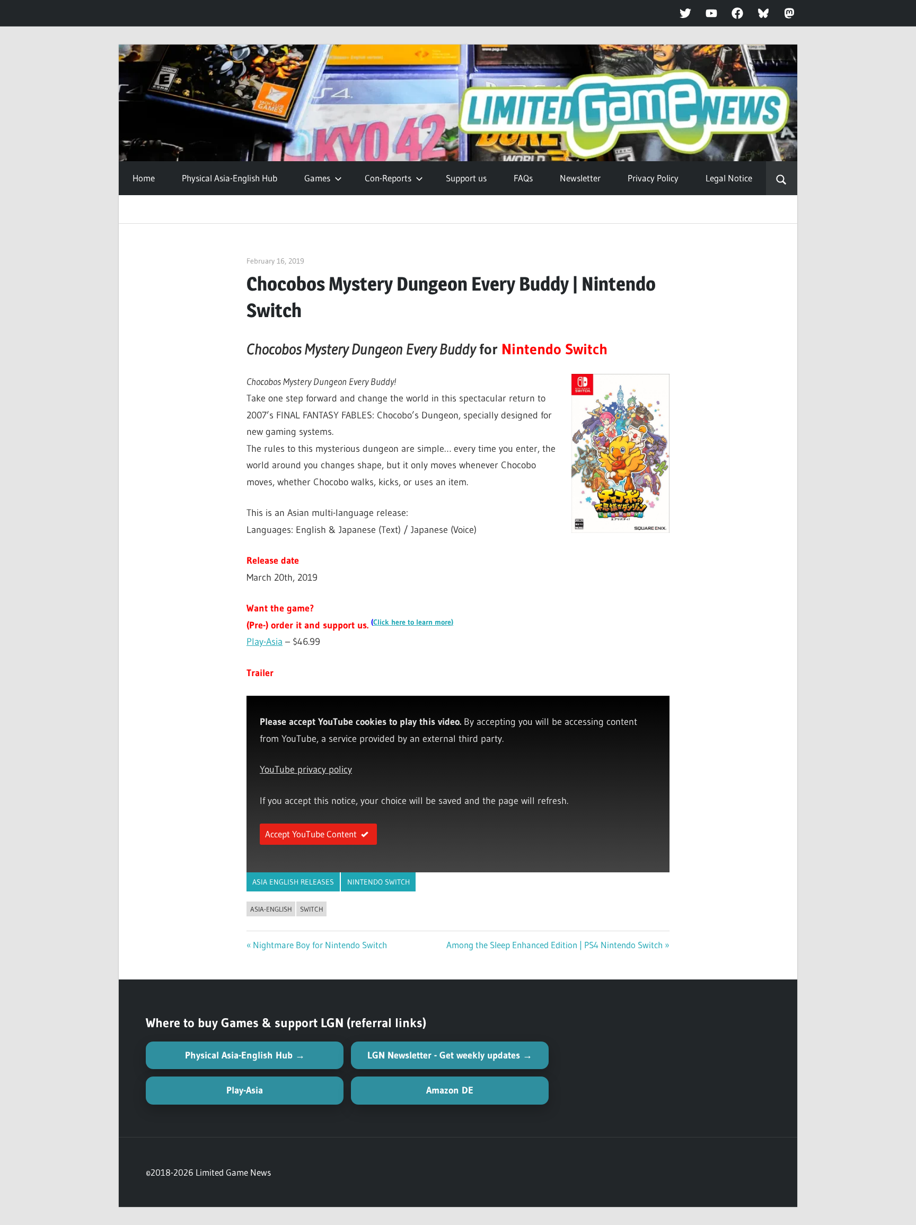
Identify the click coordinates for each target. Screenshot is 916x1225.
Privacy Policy (653, 177)
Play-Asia (264, 642)
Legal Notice (729, 177)
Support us (466, 177)
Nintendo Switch (378, 882)
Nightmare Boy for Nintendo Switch (320, 944)
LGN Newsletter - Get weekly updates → (449, 1055)
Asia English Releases (293, 882)
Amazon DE (449, 1090)
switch (311, 909)
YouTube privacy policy (306, 769)
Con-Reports (388, 177)
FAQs (523, 177)
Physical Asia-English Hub (229, 177)
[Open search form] (781, 178)
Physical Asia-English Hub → (245, 1055)
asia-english (271, 909)
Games (317, 177)
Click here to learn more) (413, 622)
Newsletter (580, 177)
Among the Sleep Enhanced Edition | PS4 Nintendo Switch (554, 944)
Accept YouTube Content (311, 833)
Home (144, 177)
